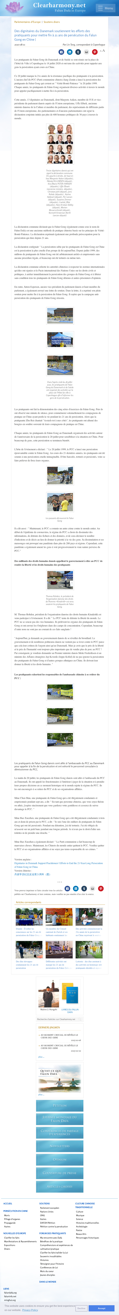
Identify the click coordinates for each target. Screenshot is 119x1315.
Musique (80, 1215)
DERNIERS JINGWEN (49, 1027)
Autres (7, 1226)
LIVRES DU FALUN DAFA (70, 1010)
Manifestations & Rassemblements (20, 1241)
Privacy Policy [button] (30, 1310)
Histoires (44, 1260)
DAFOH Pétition (47, 1222)
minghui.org (10, 1300)
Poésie (79, 1230)
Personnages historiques (87, 1237)
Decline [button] (81, 1308)
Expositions (9, 1245)
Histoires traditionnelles (87, 1222)
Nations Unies (46, 1211)
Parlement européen (49, 1208)
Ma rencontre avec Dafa (51, 1237)
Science (79, 1219)
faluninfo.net (10, 1296)
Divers (7, 1248)
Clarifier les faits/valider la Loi (54, 1252)
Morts (7, 1215)
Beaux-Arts (81, 1234)
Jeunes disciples (47, 1275)
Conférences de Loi (49, 1267)
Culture (79, 1211)
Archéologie (81, 1226)
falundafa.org (10, 1292)
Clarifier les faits (11, 1237)
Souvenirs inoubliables (51, 1256)
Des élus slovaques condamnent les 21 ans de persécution (27, 964)
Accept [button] (101, 1308)
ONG (42, 1215)
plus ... (41, 1056)
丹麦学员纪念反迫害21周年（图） (33, 874)
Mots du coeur (47, 1271)
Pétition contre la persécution (54, 1226)
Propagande (9, 1222)
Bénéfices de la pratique (51, 1241)
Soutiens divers (52, 21)
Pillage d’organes (12, 1219)
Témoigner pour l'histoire (52, 1263)
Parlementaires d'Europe (27, 21)
